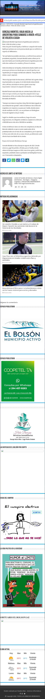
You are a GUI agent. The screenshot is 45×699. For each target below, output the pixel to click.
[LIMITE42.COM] (22, 7)
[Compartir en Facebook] (4, 160)
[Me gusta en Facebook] (18, 160)
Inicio (3, 24)
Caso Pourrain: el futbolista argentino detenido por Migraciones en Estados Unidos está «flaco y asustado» (21, 258)
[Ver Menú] (3, 6)
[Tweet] (9, 160)
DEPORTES (10, 24)
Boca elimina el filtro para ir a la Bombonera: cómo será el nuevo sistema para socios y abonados (21, 289)
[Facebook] (20, 693)
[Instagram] (22, 693)
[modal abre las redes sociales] (27, 160)
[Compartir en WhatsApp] (13, 160)
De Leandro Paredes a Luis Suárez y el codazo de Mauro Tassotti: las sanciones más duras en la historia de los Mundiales (20, 226)
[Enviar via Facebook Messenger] (22, 160)
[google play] (24, 693)
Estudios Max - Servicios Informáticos (29, 691)
